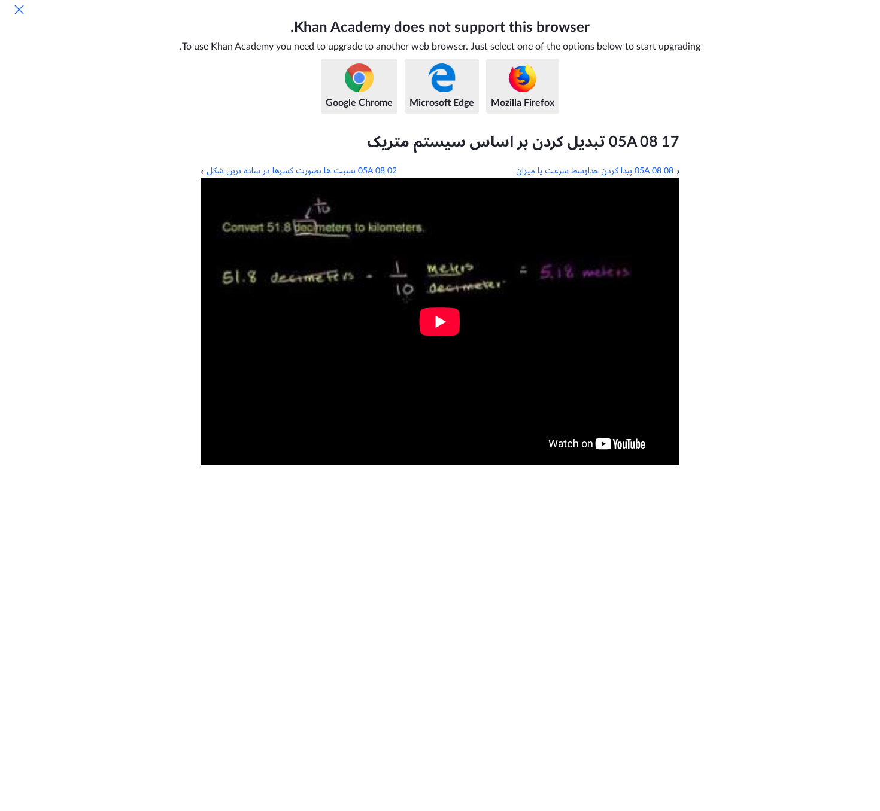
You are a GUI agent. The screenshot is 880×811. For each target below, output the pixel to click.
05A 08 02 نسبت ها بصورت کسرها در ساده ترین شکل (302, 171)
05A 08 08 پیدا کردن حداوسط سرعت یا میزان (594, 171)
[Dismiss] (19, 9)
